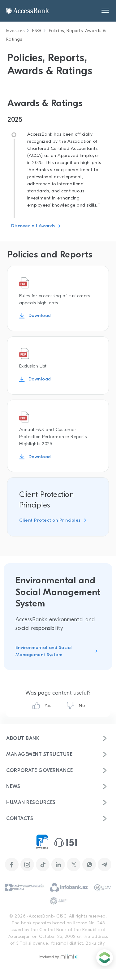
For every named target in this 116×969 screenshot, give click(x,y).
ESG (36, 30)
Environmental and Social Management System (43, 651)
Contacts (19, 818)
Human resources (31, 802)
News (13, 786)
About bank (23, 738)
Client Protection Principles (50, 520)
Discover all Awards (33, 225)
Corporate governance (39, 770)
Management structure (39, 754)
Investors (15, 30)
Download (39, 315)
